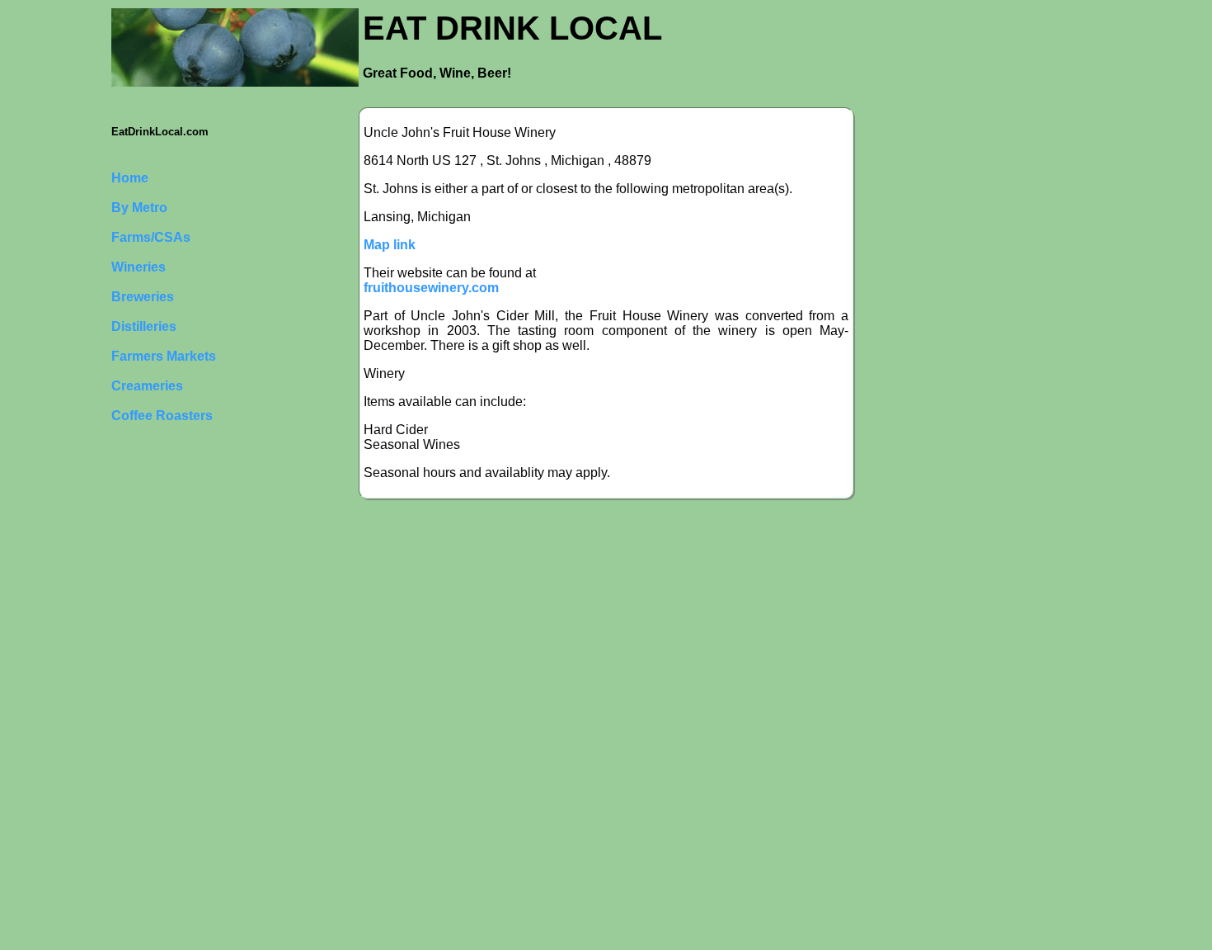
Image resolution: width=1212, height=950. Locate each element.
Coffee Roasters (162, 416)
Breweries (142, 297)
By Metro (139, 208)
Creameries (147, 386)
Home (129, 178)
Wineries (138, 267)
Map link (390, 245)
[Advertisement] (177, 699)
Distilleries (143, 326)
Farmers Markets (163, 356)
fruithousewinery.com (431, 288)
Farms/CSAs (150, 237)
